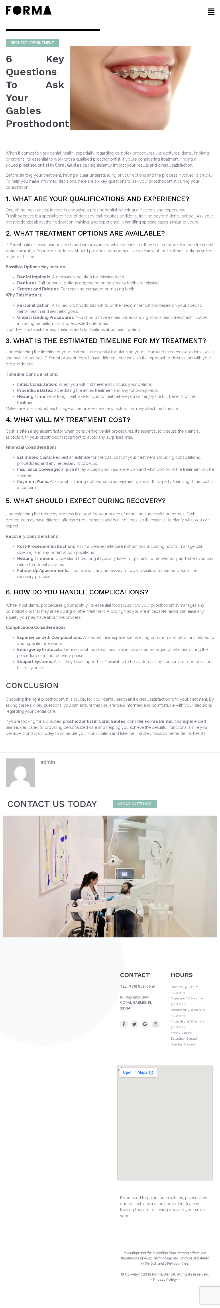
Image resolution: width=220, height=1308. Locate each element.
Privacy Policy (165, 1280)
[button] (211, 12)
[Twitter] (134, 1024)
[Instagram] (156, 1024)
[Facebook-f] (124, 1024)
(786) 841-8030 (141, 987)
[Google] (145, 1024)
